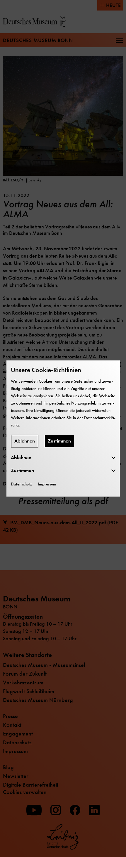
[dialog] (63, 428)
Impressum (47, 484)
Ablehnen (24, 441)
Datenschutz (21, 484)
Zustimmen (59, 441)
